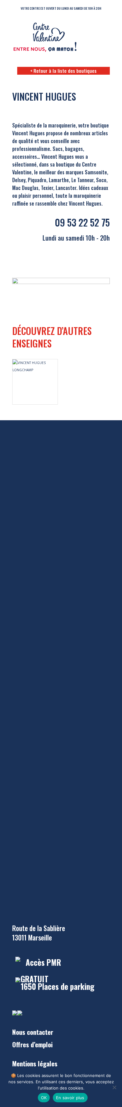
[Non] (114, 1087)
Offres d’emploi (32, 1044)
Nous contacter (32, 1032)
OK (44, 1097)
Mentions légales (35, 1063)
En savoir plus (70, 1097)
